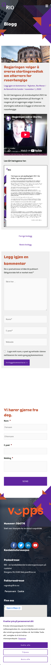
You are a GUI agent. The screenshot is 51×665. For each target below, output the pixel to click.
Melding (8, 458)
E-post (8, 445)
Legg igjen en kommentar (15, 85)
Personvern (22, 638)
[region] (25, 641)
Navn (7, 420)
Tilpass (25, 652)
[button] (47, 5)
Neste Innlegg (25, 244)
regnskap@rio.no (11, 585)
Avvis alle (25, 659)
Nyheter (31, 85)
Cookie (21, 591)
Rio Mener (40, 85)
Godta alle (25, 645)
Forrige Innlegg (25, 236)
